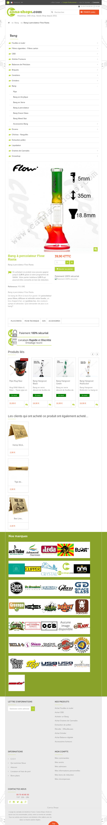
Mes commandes (62, 758)
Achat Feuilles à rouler (64, 708)
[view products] (16, 550)
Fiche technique (32, 321)
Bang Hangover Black (40, 382)
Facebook (10, 802)
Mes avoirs (59, 762)
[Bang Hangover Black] (42, 368)
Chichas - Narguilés (20, 135)
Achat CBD (59, 712)
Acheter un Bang (62, 716)
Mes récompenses (62, 779)
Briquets (15, 70)
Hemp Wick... (18, 445)
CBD (14, 54)
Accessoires (54, 321)
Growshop (16, 156)
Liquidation (16, 145)
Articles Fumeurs (19, 59)
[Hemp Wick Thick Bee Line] (18, 432)
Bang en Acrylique (20, 97)
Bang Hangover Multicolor (87, 382)
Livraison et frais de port (21, 771)
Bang (14, 86)
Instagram (14, 802)
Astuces (14, 767)
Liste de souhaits (84, 2)
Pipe (15, 92)
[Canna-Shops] (18, 10)
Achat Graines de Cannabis (66, 721)
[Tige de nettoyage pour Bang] (18, 469)
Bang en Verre (19, 102)
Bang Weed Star (20, 118)
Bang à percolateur (21, 108)
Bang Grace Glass (20, 113)
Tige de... (18, 482)
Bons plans (15, 776)
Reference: (13, 286)
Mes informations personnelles (67, 771)
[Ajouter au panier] (26, 404)
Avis (44, 321)
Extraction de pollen (63, 725)
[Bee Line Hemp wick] (18, 505)
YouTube (22, 802)
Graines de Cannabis (20, 151)
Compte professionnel (69, 2)
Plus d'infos (16, 321)
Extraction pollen (19, 140)
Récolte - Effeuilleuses (64, 729)
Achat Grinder (60, 733)
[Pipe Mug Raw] (18, 368)
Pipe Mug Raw (15, 381)
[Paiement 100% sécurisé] (77, 279)
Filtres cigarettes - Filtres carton (25, 48)
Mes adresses (60, 766)
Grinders (15, 81)
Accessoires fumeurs (63, 741)
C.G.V (13, 759)
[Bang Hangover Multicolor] (89, 368)
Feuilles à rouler (18, 43)
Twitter (18, 802)
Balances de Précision (21, 64)
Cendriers (16, 75)
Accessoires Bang (20, 124)
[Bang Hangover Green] (65, 368)
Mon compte (56, 2)
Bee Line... (18, 518)
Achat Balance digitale (64, 737)
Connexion (95, 2)
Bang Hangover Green (63, 382)
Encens (15, 129)
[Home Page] (9, 23)
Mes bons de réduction (64, 775)
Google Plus (26, 802)
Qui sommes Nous (18, 763)
